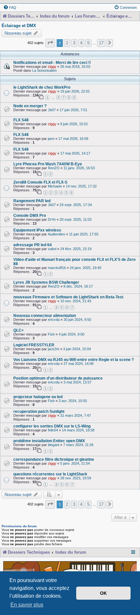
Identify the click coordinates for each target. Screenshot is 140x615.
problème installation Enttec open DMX (49, 441)
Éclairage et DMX (19, 25)
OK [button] (103, 593)
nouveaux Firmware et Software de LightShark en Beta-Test (68, 297)
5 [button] (88, 42)
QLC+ (18, 330)
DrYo (52, 219)
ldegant (53, 445)
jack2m (53, 349)
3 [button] (74, 42)
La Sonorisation (44, 70)
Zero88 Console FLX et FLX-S (40, 182)
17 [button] (101, 42)
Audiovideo (56, 234)
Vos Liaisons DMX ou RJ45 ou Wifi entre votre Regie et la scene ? (73, 359)
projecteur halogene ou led (38, 397)
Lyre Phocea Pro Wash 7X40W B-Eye (47, 164)
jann (51, 139)
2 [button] (67, 42)
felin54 (53, 430)
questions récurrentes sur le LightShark (50, 474)
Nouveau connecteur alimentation (44, 315)
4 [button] (81, 42)
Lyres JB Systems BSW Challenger (46, 282)
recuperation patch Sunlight (38, 411)
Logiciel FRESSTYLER (33, 345)
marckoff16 (57, 268)
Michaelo (55, 186)
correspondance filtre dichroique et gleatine (53, 459)
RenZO (54, 168)
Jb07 (52, 110)
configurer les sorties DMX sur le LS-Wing (52, 426)
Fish (51, 334)
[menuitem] (9, 7)
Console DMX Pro (29, 215)
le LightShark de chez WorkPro (41, 87)
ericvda (54, 320)
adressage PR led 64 (32, 245)
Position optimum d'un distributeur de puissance (58, 378)
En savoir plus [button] (26, 605)
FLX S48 (21, 120)
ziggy (52, 66)
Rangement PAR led (31, 201)
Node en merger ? (30, 106)
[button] (50, 43)
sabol (52, 249)
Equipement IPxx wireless (37, 230)
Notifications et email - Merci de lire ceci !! (52, 62)
